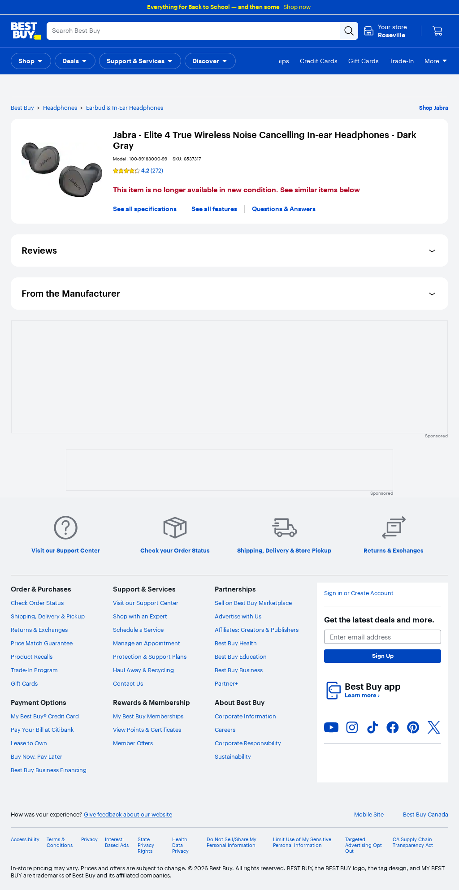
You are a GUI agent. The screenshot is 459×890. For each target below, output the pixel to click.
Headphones (60, 107)
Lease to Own (29, 743)
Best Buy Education (241, 656)
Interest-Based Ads (117, 842)
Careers (225, 729)
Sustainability (233, 756)
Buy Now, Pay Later (36, 756)
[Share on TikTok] (372, 727)
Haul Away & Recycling (143, 670)
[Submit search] (349, 31)
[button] (31, 61)
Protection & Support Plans (149, 656)
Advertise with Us (238, 616)
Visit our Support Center (145, 602)
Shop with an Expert (140, 616)
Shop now (297, 6)
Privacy (89, 839)
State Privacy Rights (146, 845)
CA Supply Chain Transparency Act (413, 842)
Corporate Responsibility (248, 743)
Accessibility (25, 839)
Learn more (362, 695)
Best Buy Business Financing (49, 769)
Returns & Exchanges (39, 629)
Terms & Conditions (60, 842)
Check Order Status (37, 602)
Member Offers (133, 743)
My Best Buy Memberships (148, 716)
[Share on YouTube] (331, 727)
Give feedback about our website (128, 814)
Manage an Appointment (146, 643)
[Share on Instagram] (352, 727)
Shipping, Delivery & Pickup (48, 616)
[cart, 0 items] (437, 31)
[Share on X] (434, 727)
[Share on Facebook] (392, 727)
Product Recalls (31, 656)
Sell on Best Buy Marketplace (253, 602)
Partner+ (226, 683)
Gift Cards (24, 683)
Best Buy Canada (425, 814)
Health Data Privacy (180, 845)
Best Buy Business (239, 670)
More (431, 61)
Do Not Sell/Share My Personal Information (231, 842)
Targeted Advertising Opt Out (363, 845)
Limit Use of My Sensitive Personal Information (302, 842)
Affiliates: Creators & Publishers (257, 629)
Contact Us (128, 683)
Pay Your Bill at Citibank (42, 729)
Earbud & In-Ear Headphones (124, 107)
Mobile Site (369, 814)
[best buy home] (26, 31)
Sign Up (383, 655)
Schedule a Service (138, 629)
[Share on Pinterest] (413, 727)
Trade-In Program (34, 670)
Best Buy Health (236, 643)
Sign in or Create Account (359, 593)
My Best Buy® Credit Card (45, 716)
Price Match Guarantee (42, 643)
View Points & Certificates (147, 729)
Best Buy (22, 107)
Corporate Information (245, 716)
